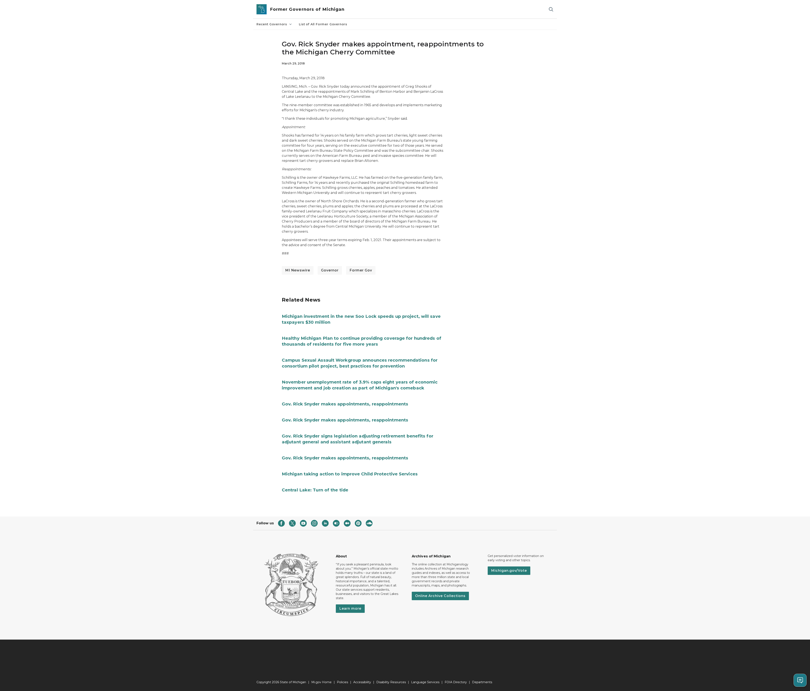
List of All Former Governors (323, 24)
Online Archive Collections (440, 596)
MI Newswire (297, 270)
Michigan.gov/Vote (509, 571)
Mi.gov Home (321, 682)
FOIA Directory (456, 682)
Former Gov (361, 270)
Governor (330, 270)
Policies (342, 682)
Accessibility (362, 682)
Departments (482, 682)
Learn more (350, 608)
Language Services (425, 682)
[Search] (551, 9)
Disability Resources (391, 682)
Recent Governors (271, 24)
